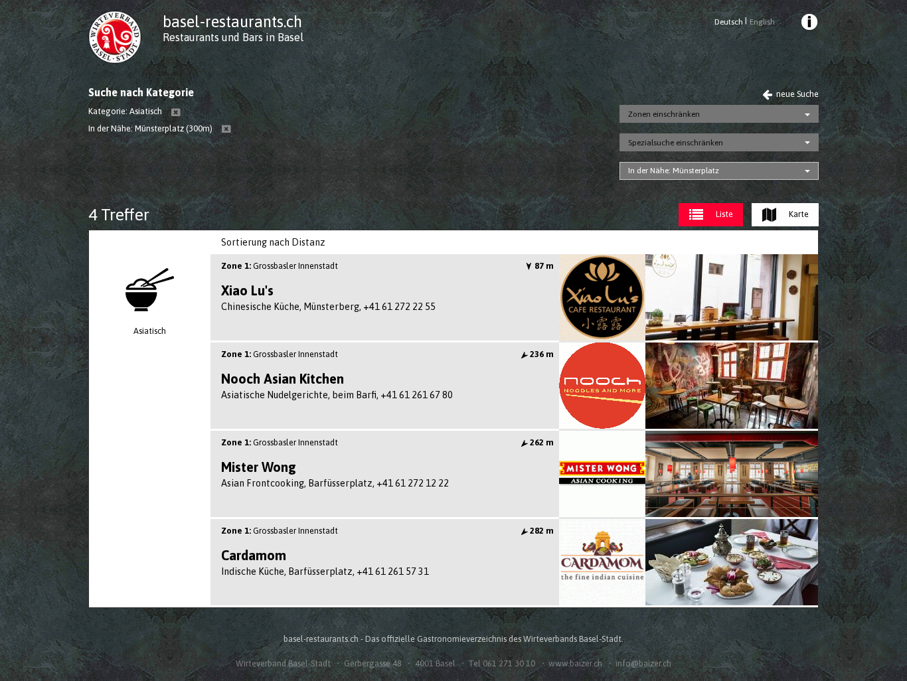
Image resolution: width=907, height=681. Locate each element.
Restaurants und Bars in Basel (233, 37)
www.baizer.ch (575, 663)
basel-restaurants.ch (232, 22)
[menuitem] (809, 24)
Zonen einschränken (664, 114)
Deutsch (728, 22)
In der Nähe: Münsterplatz (673, 170)
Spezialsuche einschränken (675, 142)
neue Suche (796, 94)
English (762, 22)
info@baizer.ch (643, 663)
